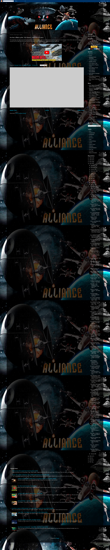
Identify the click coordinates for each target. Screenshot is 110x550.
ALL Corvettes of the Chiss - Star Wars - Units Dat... (95, 412)
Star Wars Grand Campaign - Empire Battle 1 (27, 486)
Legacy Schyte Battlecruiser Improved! (93, 218)
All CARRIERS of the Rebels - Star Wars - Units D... (95, 322)
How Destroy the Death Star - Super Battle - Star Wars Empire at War (33, 527)
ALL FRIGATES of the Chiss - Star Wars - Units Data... (95, 424)
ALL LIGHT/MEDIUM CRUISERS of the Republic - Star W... (95, 214)
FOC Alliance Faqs (93, 63)
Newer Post (13, 110)
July (92, 174)
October (92, 169)
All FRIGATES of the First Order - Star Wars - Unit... (94, 191)
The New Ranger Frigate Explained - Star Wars (95, 294)
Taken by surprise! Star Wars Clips (95, 438)
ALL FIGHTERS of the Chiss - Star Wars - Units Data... (95, 408)
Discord (90, 53)
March (92, 182)
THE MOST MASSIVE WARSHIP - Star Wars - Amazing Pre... (95, 386)
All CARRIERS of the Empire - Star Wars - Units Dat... (95, 381)
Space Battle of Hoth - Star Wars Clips (95, 275)
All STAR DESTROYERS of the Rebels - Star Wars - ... (94, 226)
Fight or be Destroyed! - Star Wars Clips (95, 390)
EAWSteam (91, 134)
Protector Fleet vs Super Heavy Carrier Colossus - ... (95, 205)
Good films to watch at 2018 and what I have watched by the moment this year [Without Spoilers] (33, 508)
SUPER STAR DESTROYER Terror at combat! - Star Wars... (95, 200)
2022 (90, 456)
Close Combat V (92, 112)
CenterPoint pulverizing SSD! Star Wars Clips (95, 442)
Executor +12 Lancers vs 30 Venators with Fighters (95, 240)
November (93, 167)
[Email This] (40, 65)
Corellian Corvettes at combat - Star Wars (95, 281)
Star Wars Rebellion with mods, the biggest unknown (29, 519)
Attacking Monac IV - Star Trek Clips (95, 269)
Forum (90, 55)
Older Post (80, 110)
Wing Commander (93, 152)
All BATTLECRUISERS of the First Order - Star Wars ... (95, 187)
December (93, 165)
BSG (90, 131)
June (92, 176)
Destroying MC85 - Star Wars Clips (95, 259)
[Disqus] (47, 87)
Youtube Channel (92, 59)
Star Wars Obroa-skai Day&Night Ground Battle (95, 420)
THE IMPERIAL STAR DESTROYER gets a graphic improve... (95, 377)
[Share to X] (43, 65)
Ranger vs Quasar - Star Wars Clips (94, 251)
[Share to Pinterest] (46, 65)
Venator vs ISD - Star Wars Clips (95, 278)
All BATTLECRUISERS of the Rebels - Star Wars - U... (95, 335)
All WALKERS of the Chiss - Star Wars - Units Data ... (95, 348)
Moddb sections (92, 61)
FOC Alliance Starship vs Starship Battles (94, 77)
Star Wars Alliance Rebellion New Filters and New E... (95, 450)
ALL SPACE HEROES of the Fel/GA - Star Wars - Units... (95, 299)
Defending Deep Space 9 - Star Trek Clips (95, 262)
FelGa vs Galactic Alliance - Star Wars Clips (95, 290)
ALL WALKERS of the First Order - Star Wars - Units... (95, 339)
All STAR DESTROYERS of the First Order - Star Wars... (95, 372)
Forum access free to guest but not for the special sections (25, 470)
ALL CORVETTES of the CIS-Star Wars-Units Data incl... (95, 236)
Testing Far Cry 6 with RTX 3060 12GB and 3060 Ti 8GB (30, 493)
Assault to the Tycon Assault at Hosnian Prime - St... (95, 195)
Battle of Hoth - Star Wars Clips (94, 272)
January (92, 453)
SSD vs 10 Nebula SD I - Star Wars (95, 222)
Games (90, 142)
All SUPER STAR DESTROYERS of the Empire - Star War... (94, 394)
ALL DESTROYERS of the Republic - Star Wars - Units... (95, 244)
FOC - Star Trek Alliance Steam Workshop (94, 93)
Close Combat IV (93, 107)
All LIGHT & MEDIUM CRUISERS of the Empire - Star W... (95, 367)
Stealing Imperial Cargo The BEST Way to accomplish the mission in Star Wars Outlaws (37, 478)
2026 (90, 158)
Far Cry (90, 136)
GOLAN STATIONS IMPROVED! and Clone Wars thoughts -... (95, 231)
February (93, 184)
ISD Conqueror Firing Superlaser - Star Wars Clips (94, 352)
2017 (90, 461)
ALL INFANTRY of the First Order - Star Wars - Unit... (95, 303)
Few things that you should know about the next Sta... (95, 255)
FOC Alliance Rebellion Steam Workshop (94, 86)
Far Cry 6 (91, 137)
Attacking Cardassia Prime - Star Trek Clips (94, 265)
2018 (90, 460)
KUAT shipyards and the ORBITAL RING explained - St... (95, 326)
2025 (90, 159)
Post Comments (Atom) (21, 113)
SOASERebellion (93, 147)
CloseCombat (92, 132)
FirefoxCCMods (92, 141)
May (92, 178)
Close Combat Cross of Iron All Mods (94, 100)
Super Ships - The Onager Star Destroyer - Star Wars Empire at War (32, 512)
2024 (90, 161)
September (93, 171)
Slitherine (91, 146)
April (92, 180)
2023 (90, 163)
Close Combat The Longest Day (93, 117)
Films (90, 139)
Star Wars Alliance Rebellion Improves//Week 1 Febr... (94, 429)
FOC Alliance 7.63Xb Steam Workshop (93, 95)
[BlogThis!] (42, 65)
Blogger (57, 538)
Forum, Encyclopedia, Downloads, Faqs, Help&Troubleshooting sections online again (30, 474)
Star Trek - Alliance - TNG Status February (94, 446)
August (92, 173)
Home (47, 110)
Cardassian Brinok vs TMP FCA (95, 248)
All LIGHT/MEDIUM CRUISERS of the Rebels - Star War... (95, 318)
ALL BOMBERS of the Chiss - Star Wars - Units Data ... (95, 403)
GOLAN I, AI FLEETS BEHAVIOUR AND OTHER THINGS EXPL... (95, 308)
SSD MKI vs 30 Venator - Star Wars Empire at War (95, 331)
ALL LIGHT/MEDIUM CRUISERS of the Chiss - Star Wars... (95, 416)
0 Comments (35, 65)
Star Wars (91, 151)
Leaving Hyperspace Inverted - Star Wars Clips (95, 343)
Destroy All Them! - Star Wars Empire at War (27, 500)
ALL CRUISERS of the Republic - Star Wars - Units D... (95, 209)
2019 (90, 458)
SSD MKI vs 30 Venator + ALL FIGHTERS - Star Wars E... (94, 285)
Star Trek (91, 149)
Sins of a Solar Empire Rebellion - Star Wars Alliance (94, 89)
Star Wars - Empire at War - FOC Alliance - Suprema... (95, 434)
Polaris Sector (92, 119)
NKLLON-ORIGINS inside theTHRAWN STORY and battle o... (95, 357)
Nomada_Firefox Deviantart (92, 58)
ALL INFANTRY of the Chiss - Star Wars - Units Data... (95, 399)
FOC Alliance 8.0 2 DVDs (94, 97)
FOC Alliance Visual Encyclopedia (93, 68)
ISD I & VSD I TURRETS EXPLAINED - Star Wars (95, 313)
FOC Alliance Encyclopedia (92, 71)
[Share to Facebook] (45, 65)
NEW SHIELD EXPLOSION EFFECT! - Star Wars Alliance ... (94, 362)
